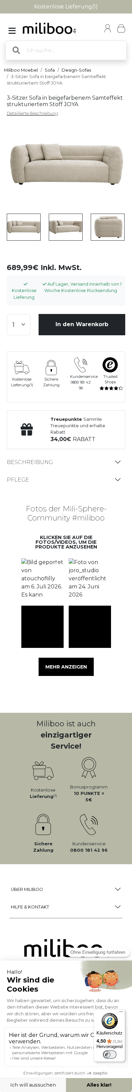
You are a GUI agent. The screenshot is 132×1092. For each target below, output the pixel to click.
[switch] (109, 1054)
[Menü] (121, 1013)
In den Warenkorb (82, 324)
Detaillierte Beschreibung (32, 113)
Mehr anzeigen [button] (66, 667)
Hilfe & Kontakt (30, 906)
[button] (42, 579)
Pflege (18, 480)
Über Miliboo (27, 889)
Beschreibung (30, 462)
